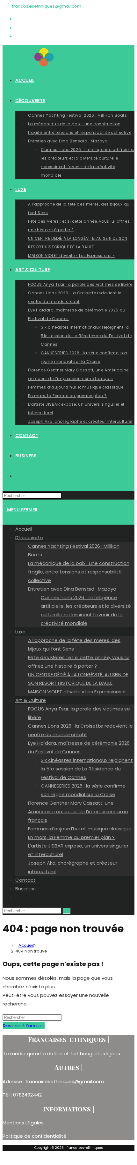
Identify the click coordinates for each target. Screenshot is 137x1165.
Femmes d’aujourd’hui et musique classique (80, 828)
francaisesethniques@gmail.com (46, 6)
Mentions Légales (24, 1122)
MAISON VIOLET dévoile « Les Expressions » (76, 691)
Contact (25, 880)
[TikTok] (17, 36)
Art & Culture (30, 700)
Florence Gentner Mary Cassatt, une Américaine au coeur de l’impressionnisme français (78, 811)
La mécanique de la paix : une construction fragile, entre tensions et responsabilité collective (78, 572)
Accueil (23, 529)
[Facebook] (17, 19)
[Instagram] (17, 27)
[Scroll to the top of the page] (4, 1158)
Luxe (20, 631)
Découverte (29, 537)
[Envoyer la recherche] (66, 911)
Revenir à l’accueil (24, 1025)
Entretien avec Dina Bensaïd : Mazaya (72, 589)
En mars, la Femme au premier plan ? (71, 837)
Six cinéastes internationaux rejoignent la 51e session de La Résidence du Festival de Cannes (87, 769)
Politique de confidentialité (35, 1136)
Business (25, 888)
